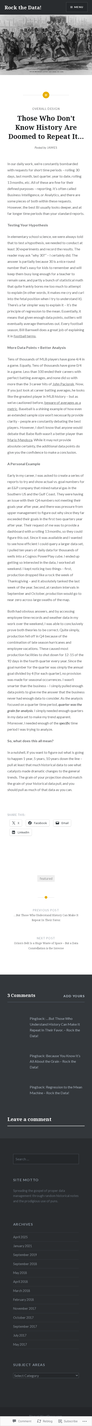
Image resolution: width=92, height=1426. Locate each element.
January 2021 (22, 1246)
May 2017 (20, 1344)
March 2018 (21, 1291)
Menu (78, 7)
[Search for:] (46, 1159)
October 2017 (23, 1317)
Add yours (74, 996)
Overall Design (46, 109)
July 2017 (19, 1335)
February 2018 (23, 1299)
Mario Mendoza (19, 440)
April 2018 (20, 1282)
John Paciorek (63, 384)
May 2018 (20, 1273)
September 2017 (25, 1326)
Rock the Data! (23, 7)
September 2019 (25, 1255)
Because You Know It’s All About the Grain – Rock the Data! (55, 1061)
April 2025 (20, 1237)
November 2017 (24, 1308)
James (52, 147)
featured (46, 878)
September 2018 (25, 1264)
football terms (25, 336)
